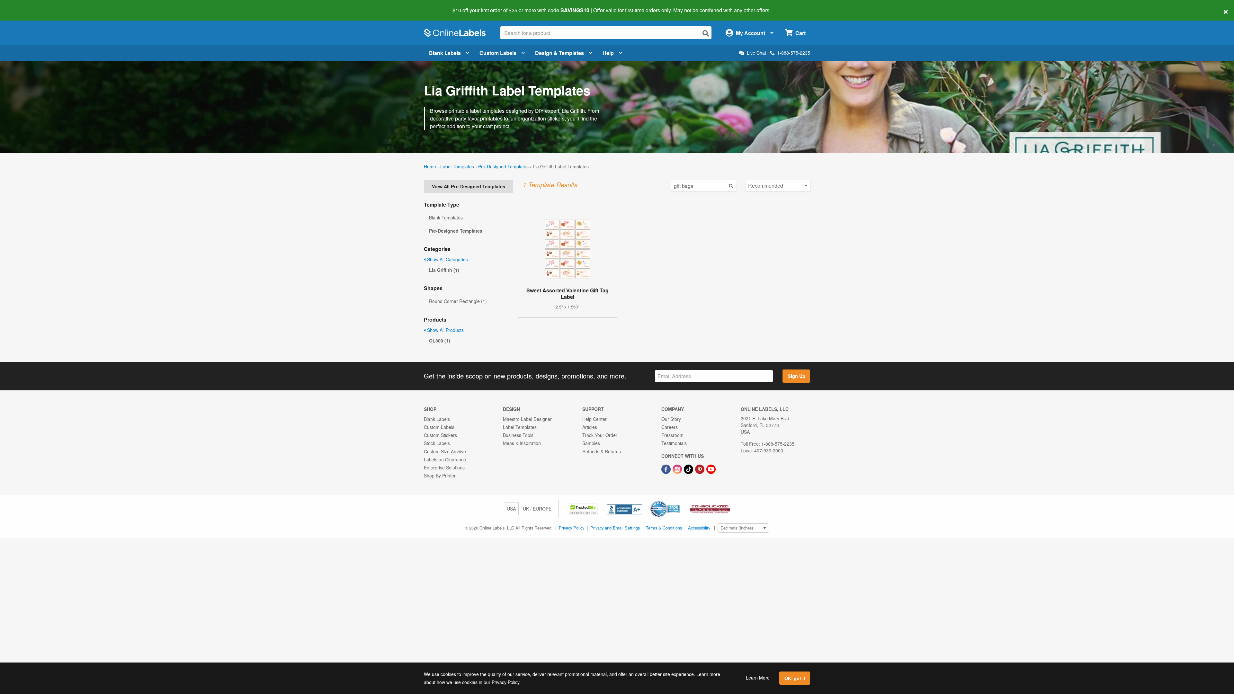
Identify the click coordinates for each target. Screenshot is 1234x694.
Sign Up (796, 376)
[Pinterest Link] (700, 468)
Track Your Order (599, 435)
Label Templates (457, 166)
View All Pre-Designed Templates (468, 186)
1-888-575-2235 (793, 52)
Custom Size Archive (445, 451)
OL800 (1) (439, 340)
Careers (669, 427)
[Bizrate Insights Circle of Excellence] (678, 501)
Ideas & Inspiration (522, 443)
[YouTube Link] (711, 468)
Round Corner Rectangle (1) (458, 301)
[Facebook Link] (666, 468)
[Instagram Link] (678, 468)
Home (430, 166)
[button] (584, 508)
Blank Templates (446, 217)
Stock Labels (437, 443)
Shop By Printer (440, 475)
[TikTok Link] (689, 468)
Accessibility (699, 528)
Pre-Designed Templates (503, 166)
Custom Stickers (440, 435)
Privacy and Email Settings (615, 528)
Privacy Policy (571, 528)
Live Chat (756, 52)
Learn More (758, 677)
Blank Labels (445, 53)
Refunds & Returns (601, 451)
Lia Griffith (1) (444, 270)
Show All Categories (447, 259)
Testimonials (674, 443)
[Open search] (705, 33)
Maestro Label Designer (527, 419)
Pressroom (672, 435)
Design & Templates (559, 53)
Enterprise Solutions (444, 467)
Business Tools (518, 435)
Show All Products (445, 330)
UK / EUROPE (537, 508)
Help (608, 53)
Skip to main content (23, 6)
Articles (589, 427)
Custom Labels (497, 53)
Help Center (594, 419)
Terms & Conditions (664, 528)
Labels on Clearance (445, 459)
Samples (591, 443)
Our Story (671, 419)
